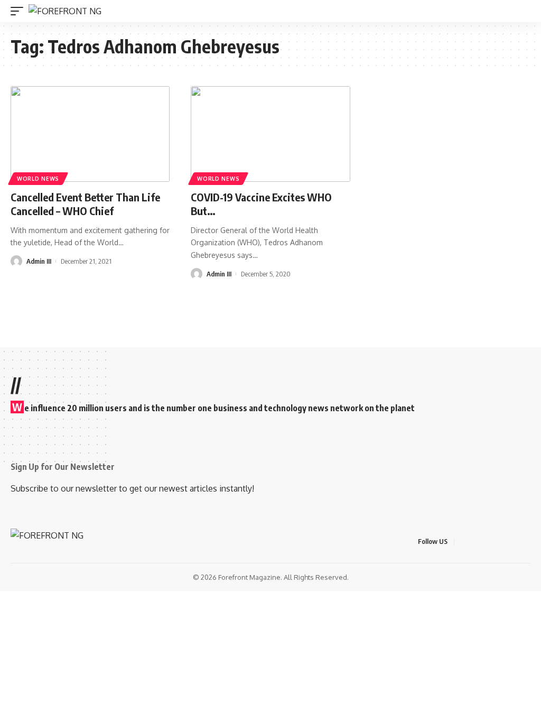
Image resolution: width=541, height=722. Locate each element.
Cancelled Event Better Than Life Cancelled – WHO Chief (85, 203)
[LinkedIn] (514, 541)
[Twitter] (476, 541)
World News (38, 178)
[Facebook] (464, 541)
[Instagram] (502, 541)
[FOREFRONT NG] (65, 11)
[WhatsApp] (527, 541)
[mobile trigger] (20, 11)
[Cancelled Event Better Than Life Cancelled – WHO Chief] (90, 134)
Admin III (38, 261)
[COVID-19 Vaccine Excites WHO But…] (270, 134)
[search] (524, 11)
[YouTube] (489, 541)
